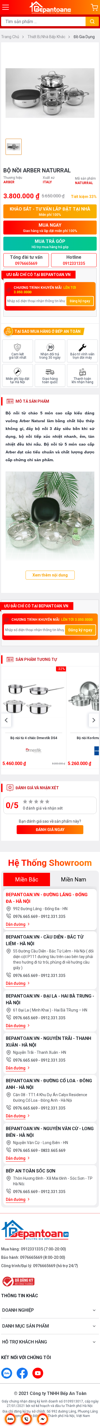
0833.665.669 (53, 1150)
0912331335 (32, 1249)
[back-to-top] (90, 1393)
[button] (6, 720)
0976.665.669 (25, 916)
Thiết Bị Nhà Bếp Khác (47, 37)
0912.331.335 (53, 916)
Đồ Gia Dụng (84, 37)
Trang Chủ (10, 37)
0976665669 (31, 1257)
